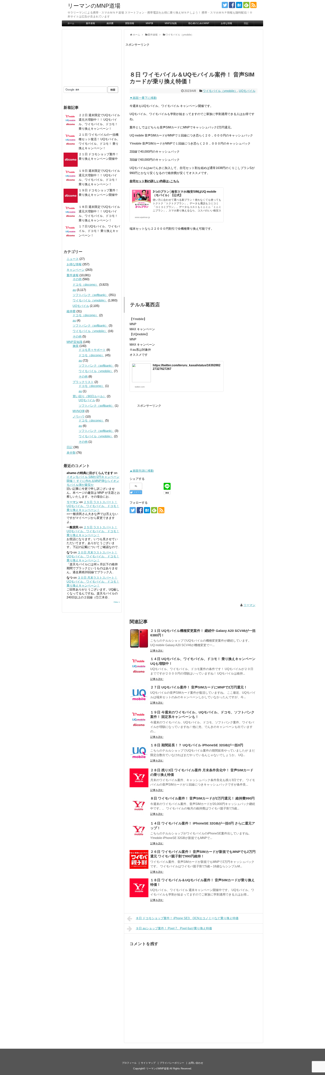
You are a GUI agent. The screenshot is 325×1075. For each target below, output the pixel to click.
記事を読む (156, 650)
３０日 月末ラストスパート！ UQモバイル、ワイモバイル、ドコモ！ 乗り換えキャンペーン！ (93, 556)
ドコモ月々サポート (92, 349)
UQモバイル (247, 90)
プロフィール (129, 1062)
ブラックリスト (83, 382)
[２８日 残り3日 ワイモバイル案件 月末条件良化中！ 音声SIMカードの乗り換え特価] (139, 777)
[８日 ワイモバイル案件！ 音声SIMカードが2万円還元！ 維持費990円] (139, 806)
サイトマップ (148, 1062)
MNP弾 (149, 23)
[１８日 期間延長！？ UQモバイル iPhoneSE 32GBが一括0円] (139, 752)
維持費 (110, 23)
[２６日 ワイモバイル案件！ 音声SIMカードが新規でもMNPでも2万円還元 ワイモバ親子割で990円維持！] (139, 859)
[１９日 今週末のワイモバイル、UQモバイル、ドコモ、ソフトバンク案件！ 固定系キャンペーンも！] (139, 720)
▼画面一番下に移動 (143, 97)
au (74, 289)
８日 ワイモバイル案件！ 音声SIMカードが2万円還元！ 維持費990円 (202, 798)
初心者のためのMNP (198, 23)
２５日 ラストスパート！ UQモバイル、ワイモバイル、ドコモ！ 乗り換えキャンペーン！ (93, 506)
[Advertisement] (193, 55)
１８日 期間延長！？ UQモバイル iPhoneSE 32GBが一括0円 (196, 745)
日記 (246, 23)
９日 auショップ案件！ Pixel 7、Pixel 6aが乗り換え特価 (174, 928)
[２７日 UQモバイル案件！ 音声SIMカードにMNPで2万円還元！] (139, 695)
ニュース (73, 258)
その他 (77, 279)
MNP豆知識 (171, 23)
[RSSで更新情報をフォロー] (253, 5)
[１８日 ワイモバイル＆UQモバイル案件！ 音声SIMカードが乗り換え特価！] (139, 887)
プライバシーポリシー (172, 1062)
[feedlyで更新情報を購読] (246, 5)
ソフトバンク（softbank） (90, 295)
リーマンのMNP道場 (94, 6)
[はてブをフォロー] (239, 5)
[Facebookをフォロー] (232, 5)
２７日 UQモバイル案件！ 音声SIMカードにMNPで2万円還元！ (198, 687)
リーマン (249, 605)
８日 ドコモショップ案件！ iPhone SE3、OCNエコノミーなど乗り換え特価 (187, 918)
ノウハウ (79, 416)
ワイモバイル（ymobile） (220, 90)
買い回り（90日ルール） (89, 396)
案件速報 (90, 23)
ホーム (71, 23)
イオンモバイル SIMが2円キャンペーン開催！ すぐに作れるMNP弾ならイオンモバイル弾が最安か (93, 480)
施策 (76, 345)
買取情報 (129, 23)
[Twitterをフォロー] (225, 5)
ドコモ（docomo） (85, 284)
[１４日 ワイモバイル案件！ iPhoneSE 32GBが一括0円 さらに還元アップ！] (139, 831)
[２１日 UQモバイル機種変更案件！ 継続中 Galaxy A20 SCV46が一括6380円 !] (139, 638)
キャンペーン (76, 269)
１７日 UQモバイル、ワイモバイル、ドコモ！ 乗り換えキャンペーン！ (99, 231)
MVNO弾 (79, 411)
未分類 (71, 452)
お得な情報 (226, 23)
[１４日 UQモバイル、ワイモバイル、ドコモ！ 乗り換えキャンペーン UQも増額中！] (139, 666)
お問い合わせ (195, 1062)
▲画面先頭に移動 (142, 470)
